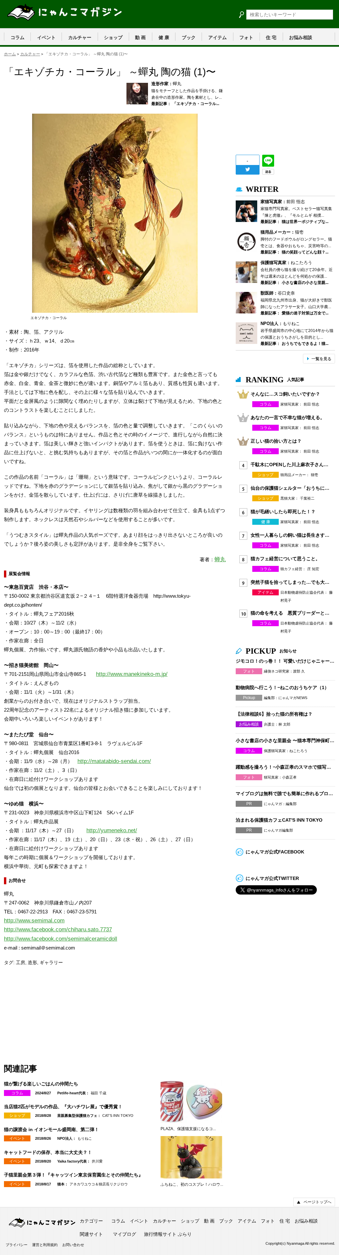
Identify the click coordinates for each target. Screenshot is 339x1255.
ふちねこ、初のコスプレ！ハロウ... (192, 1184)
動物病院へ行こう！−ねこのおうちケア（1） (282, 687)
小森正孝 (289, 777)
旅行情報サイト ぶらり (168, 1234)
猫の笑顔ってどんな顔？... (305, 252)
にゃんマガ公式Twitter (272, 878)
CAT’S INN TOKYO (117, 1116)
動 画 (140, 37)
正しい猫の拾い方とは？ (276, 441)
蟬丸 (177, 83)
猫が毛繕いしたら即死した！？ (283, 511)
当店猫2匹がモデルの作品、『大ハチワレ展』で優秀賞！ (63, 1106)
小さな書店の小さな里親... (305, 282)
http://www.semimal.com (34, 920)
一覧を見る (321, 358)
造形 (32, 962)
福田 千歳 (98, 1093)
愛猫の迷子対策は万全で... (305, 313)
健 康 (164, 37)
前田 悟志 (295, 201)
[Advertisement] (53, 1014)
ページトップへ (317, 1202)
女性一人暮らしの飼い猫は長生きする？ (290, 535)
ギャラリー (51, 962)
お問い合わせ (73, 1245)
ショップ (113, 37)
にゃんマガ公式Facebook (275, 851)
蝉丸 (220, 559)
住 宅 (271, 37)
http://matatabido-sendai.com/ (114, 761)
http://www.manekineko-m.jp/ (132, 674)
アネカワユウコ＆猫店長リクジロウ (99, 1184)
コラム (17, 37)
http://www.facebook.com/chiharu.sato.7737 (58, 929)
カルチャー (79, 37)
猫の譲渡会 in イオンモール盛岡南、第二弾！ (51, 1129)
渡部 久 (299, 671)
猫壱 (299, 232)
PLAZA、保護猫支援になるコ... (188, 1128)
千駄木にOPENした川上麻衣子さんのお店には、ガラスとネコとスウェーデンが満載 (290, 464)
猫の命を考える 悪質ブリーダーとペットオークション (290, 613)
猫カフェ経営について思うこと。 (285, 558)
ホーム (10, 54)
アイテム (217, 37)
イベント (46, 37)
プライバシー (16, 1245)
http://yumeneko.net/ (111, 830)
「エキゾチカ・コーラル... (195, 103)
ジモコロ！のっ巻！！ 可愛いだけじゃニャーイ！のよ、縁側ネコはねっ (285, 661)
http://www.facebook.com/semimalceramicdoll (60, 939)
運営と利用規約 (45, 1245)
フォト (246, 37)
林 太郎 (284, 724)
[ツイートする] (247, 169)
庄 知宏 (313, 569)
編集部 (291, 804)
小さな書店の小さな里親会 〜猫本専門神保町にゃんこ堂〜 (285, 740)
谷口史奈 (286, 293)
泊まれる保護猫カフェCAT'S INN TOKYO (279, 820)
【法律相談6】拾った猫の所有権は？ (274, 714)
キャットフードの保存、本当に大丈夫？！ (48, 1152)
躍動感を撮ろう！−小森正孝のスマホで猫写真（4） (285, 767)
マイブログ (124, 1234)
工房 (20, 962)
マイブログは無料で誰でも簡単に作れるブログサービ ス (285, 793)
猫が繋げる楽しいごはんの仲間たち (41, 1083)
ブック (189, 37)
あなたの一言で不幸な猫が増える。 (288, 417)
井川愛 (97, 1161)
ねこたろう (301, 262)
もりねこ (84, 1138)
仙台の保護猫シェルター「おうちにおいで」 (290, 488)
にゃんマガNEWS (292, 698)
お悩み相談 (300, 37)
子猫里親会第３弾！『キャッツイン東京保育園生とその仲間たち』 (73, 1174)
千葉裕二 (307, 498)
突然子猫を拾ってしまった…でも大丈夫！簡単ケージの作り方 (290, 582)
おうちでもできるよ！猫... (305, 343)
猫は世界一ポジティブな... (305, 221)
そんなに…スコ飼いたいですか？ (285, 394)
